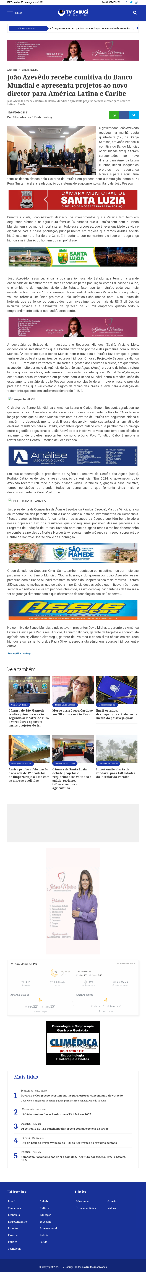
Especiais (45, 1221)
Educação (45, 1215)
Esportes (13, 1228)
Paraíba (13, 1235)
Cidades (45, 1201)
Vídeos (112, 1208)
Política (12, 1242)
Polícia (44, 1235)
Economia (14, 1215)
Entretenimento (18, 1221)
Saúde (43, 1242)
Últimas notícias (86, 1208)
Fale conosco (83, 1201)
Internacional (48, 1228)
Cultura (44, 1208)
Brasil (11, 1201)
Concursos (14, 1208)
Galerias (113, 1201)
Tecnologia (14, 1248)
